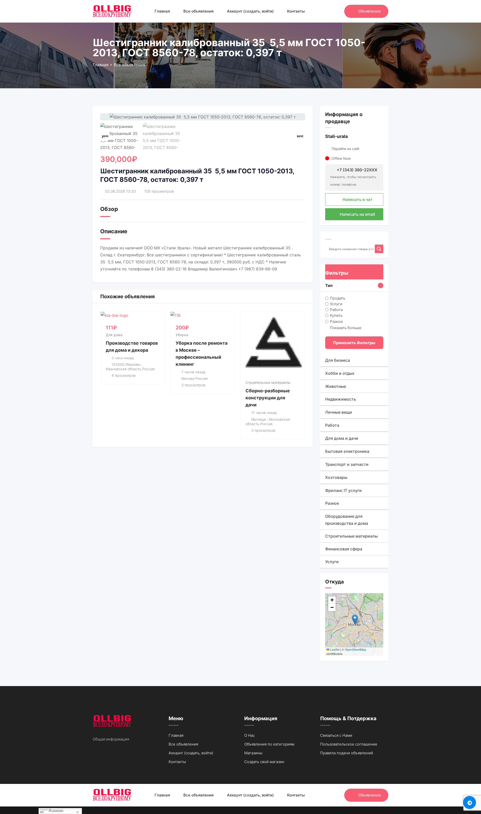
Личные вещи (338, 412)
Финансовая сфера (343, 548)
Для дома (114, 335)
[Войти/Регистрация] (338, 11)
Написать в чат (357, 199)
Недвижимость (340, 399)
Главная (162, 11)
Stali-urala (336, 136)
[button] (300, 136)
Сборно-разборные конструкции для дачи (268, 397)
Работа (336, 309)
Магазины (253, 753)
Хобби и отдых (339, 373)
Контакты (296, 11)
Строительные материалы (268, 382)
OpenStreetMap (355, 649)
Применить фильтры (354, 342)
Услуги (336, 304)
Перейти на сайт (345, 148)
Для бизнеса (337, 360)
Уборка (182, 335)
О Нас (249, 735)
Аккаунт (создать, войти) (250, 11)
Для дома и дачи (341, 438)
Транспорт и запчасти (347, 464)
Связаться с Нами (336, 735)
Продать (337, 298)
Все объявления (198, 11)
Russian (55, 810)
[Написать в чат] (330, 11)
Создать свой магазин (264, 761)
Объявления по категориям (269, 744)
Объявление (369, 11)
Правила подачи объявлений (346, 753)
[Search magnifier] (379, 249)
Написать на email (357, 214)
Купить (336, 315)
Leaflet (334, 649)
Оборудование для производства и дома (346, 520)
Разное (336, 321)
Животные (335, 386)
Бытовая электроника (347, 451)
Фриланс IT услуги (343, 490)
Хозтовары (336, 477)
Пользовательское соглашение (348, 744)
